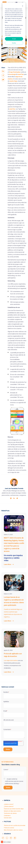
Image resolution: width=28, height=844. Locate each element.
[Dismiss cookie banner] (22, 6)
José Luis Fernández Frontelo (14, 488)
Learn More (7, 564)
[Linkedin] (3, 71)
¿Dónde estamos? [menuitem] (9, 806)
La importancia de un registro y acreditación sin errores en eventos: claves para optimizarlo (14, 601)
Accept (14, 38)
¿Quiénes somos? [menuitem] (9, 804)
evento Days (13, 81)
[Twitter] (3, 79)
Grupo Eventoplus (14, 72)
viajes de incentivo (12, 660)
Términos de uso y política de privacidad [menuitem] (14, 825)
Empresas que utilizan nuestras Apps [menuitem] (14, 808)
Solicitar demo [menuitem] (8, 818)
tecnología (12, 74)
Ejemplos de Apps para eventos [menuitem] (12, 811)
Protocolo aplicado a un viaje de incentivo (13, 655)
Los (5, 660)
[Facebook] (3, 75)
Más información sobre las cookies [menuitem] (13, 830)
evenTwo (21, 74)
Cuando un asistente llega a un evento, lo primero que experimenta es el (13, 611)
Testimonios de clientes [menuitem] (10, 813)
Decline (14, 43)
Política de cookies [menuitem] (9, 827)
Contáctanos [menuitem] (7, 815)
